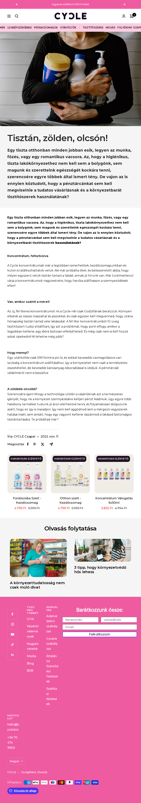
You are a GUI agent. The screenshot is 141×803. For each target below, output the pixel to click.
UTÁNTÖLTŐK (68, 27)
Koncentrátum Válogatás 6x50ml (114, 500)
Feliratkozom (99, 634)
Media (31, 656)
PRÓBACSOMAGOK (46, 27)
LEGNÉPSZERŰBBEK (20, 27)
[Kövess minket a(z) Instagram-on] (12, 624)
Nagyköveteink (33, 646)
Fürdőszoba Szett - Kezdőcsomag (27, 500)
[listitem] (28, 444)
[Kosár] (132, 16)
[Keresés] (16, 16)
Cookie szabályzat (52, 644)
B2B (30, 670)
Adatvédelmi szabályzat (52, 623)
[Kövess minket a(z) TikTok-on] (12, 645)
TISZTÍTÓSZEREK (93, 27)
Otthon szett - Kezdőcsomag (70, 500)
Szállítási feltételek (51, 696)
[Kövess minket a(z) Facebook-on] (12, 614)
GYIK (30, 619)
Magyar (14, 761)
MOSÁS (110, 27)
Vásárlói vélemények (33, 631)
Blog (30, 663)
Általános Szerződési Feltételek (52, 668)
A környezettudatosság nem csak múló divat (37, 585)
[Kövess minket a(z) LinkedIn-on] (12, 655)
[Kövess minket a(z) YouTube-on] (12, 634)
